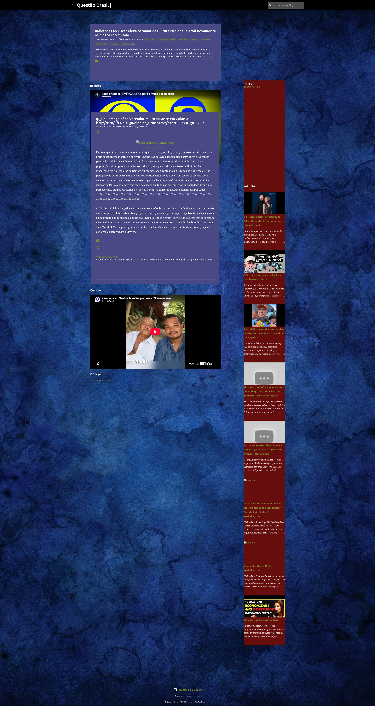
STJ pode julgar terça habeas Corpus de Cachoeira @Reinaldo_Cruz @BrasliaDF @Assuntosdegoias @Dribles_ (263, 449)
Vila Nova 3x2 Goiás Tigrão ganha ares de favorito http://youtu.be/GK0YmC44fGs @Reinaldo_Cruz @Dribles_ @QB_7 (264, 391)
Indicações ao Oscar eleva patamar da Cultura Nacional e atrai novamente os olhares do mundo (262, 221)
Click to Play (155, 147)
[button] (98, 133)
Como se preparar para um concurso (261, 620)
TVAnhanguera (128, 44)
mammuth (196, 696)
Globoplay (183, 39)
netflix (194, 39)
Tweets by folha (252, 86)
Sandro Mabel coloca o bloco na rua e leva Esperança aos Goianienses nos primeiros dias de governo (264, 333)
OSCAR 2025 (205, 39)
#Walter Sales (150, 39)
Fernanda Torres (167, 39)
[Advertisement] (234, 127)
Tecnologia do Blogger (189, 690)
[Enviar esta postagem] (98, 242)
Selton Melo (101, 44)
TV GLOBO (114, 44)
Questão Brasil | (94, 5)
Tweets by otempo (100, 380)
